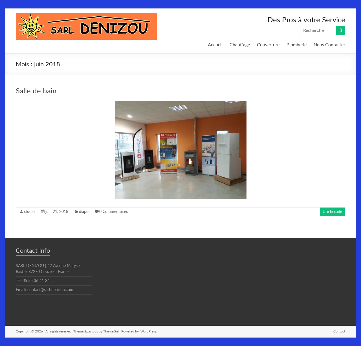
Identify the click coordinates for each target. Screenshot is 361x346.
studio (29, 212)
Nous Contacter (329, 45)
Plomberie (297, 45)
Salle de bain (36, 91)
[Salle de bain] (180, 103)
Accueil (215, 45)
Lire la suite (332, 212)
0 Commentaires (113, 212)
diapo (84, 212)
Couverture (268, 45)
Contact (339, 331)
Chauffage (240, 45)
